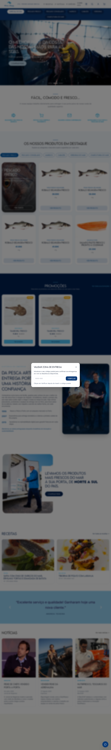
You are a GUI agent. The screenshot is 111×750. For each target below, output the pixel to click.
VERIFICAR (71, 378)
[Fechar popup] (76, 367)
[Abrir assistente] (105, 744)
